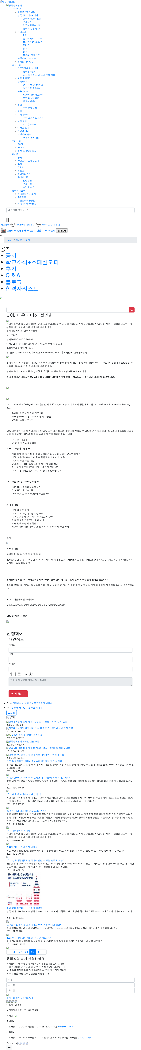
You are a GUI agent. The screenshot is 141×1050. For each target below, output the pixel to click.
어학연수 (16, 8)
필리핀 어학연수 (25, 61)
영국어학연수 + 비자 (27, 15)
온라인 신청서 (24, 177)
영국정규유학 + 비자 (27, 68)
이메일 (12, 644)
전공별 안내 (23, 131)
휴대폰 (12, 663)
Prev (8, 703)
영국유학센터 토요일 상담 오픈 (24, 741)
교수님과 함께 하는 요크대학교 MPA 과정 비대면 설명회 (34, 924)
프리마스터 (23, 114)
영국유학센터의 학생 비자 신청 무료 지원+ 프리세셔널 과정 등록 (41, 728)
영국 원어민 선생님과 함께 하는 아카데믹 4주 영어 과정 (36, 754)
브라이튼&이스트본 (32, 41)
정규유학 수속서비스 (33, 84)
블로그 (20, 170)
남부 (25, 48)
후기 (19, 164)
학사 (19, 111)
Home (10, 240)
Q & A (20, 167)
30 (38, 952)
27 (20, 952)
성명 (11, 654)
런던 (25, 35)
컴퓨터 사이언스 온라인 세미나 (26, 707)
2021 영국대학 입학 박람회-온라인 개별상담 (28, 937)
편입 (19, 104)
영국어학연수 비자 (32, 25)
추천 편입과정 (30, 107)
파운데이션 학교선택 (33, 94)
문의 (8, 352)
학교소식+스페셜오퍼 (28, 160)
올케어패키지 (29, 101)
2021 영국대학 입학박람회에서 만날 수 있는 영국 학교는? (35, 860)
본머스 (26, 45)
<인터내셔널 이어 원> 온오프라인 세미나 (31, 703)
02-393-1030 (85, 1037)
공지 (19, 157)
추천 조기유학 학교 (26, 150)
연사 (8, 330)
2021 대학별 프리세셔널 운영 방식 (23, 794)
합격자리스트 (24, 174)
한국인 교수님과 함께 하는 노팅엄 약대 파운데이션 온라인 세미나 (38, 777)
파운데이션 (23, 91)
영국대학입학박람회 (27, 203)
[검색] (8, 215)
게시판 (15, 154)
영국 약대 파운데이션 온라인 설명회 (24, 908)
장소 (8, 335)
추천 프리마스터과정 (33, 117)
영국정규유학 (29, 71)
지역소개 (21, 31)
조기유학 (16, 141)
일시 (8, 339)
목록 (12, 712)
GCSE (20, 144)
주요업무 (21, 197)
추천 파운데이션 (31, 98)
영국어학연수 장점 (32, 18)
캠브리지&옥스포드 (32, 38)
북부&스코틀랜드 (31, 55)
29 (32, 952)
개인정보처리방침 (25, 998)
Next (8, 707)
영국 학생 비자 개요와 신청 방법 (39, 74)
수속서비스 (23, 81)
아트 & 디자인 (24, 78)
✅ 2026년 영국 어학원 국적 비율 (25, 734)
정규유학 (16, 64)
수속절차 (27, 22)
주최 (8, 348)
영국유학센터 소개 (26, 193)
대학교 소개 (23, 127)
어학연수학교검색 (26, 12)
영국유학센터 (18, 190)
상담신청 (27, 180)
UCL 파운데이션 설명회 (18, 830)
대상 (8, 343)
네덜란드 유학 (24, 134)
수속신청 (27, 183)
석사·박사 (22, 121)
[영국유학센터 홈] (7, 1)
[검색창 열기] (7, 220)
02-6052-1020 (66, 1026)
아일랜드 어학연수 (26, 58)
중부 (25, 51)
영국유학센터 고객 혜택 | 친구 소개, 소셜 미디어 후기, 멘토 (38, 721)
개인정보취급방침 (26, 200)
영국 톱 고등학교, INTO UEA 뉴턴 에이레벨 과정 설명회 (34, 761)
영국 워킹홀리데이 (32, 28)
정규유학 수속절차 (32, 88)
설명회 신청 (29, 187)
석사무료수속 (29, 124)
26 (14, 952)
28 (26, 952)
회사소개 (10, 998)
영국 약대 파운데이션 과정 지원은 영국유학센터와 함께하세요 (39, 748)
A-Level (21, 147)
